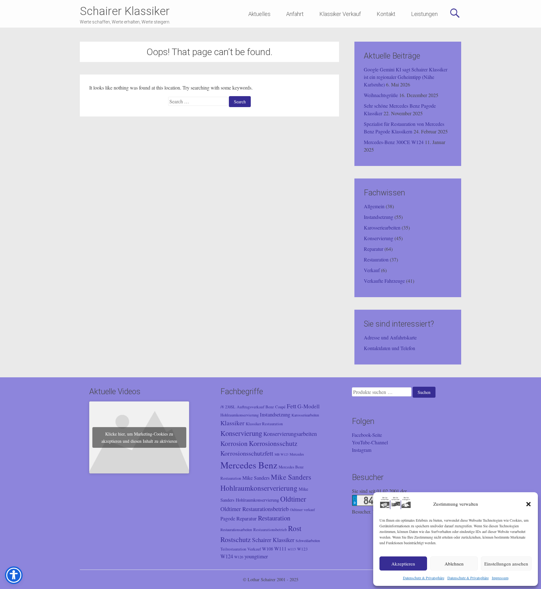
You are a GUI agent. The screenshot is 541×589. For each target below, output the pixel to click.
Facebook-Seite (367, 434)
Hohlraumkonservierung (239, 415)
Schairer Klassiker (125, 11)
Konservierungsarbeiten (290, 433)
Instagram (361, 450)
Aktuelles (259, 14)
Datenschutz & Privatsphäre (423, 577)
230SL (230, 407)
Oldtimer (293, 499)
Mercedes (297, 454)
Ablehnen (454, 564)
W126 (238, 556)
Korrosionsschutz (273, 443)
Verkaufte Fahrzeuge (384, 280)
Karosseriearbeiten (382, 227)
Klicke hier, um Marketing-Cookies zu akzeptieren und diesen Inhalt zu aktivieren (139, 437)
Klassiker (232, 423)
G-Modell (308, 406)
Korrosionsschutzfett (246, 453)
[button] (528, 504)
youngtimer (256, 556)
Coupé (280, 407)
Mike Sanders (256, 477)
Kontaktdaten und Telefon (389, 348)
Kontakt (386, 14)
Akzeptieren (403, 564)
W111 (280, 548)
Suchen (424, 392)
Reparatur (373, 248)
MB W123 (281, 454)
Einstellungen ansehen (506, 564)
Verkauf (372, 270)
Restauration (376, 259)
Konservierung (378, 238)
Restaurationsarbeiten (236, 529)
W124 (226, 556)
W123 (302, 549)
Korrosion (234, 443)
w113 (292, 549)
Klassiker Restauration (264, 423)
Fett (291, 406)
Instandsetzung (378, 217)
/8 (222, 407)
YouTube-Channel (370, 442)
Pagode (227, 518)
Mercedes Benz (248, 465)
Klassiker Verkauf (340, 14)
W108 (267, 549)
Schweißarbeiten (308, 540)
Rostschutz (235, 539)
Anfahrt (295, 14)
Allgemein (374, 206)
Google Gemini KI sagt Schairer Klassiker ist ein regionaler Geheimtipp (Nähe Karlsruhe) (405, 77)
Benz (269, 407)
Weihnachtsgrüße (381, 95)
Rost (294, 528)
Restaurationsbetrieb (270, 529)
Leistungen (424, 14)
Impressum (500, 577)
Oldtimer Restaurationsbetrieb (254, 509)
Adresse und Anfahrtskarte (390, 337)
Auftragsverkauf (250, 407)
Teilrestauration (233, 549)
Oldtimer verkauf (302, 509)
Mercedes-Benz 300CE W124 (394, 142)
